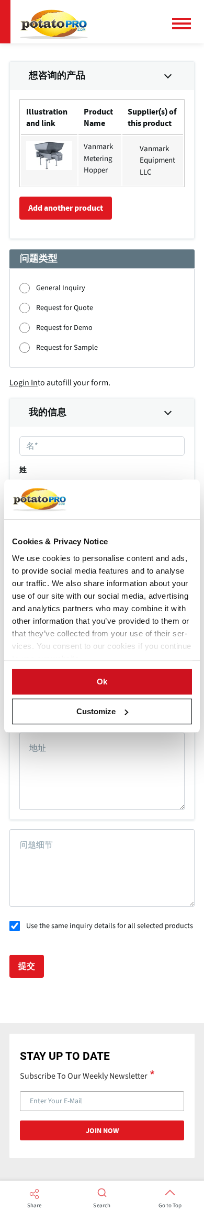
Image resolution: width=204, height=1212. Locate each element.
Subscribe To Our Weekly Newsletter (84, 1075)
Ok (102, 681)
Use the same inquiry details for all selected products (109, 925)
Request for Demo (64, 327)
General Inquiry (60, 287)
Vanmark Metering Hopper (98, 158)
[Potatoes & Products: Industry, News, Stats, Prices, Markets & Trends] (54, 22)
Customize (96, 711)
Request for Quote (64, 307)
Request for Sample (67, 347)
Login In (23, 382)
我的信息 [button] (47, 412)
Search (101, 1205)
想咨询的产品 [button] (57, 76)
